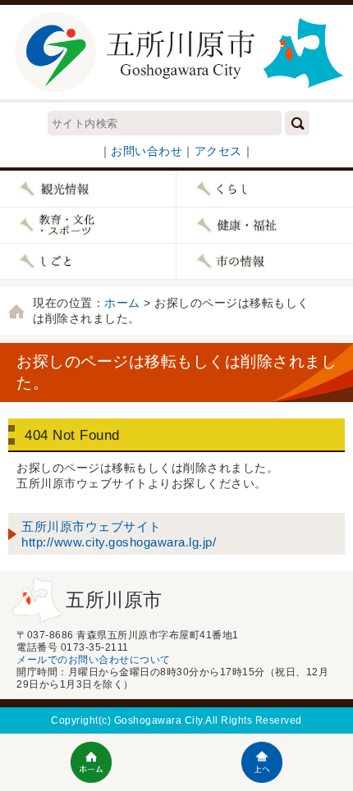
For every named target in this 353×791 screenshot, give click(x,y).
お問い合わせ (146, 151)
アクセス (218, 151)
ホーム (122, 302)
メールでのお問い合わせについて (93, 660)
